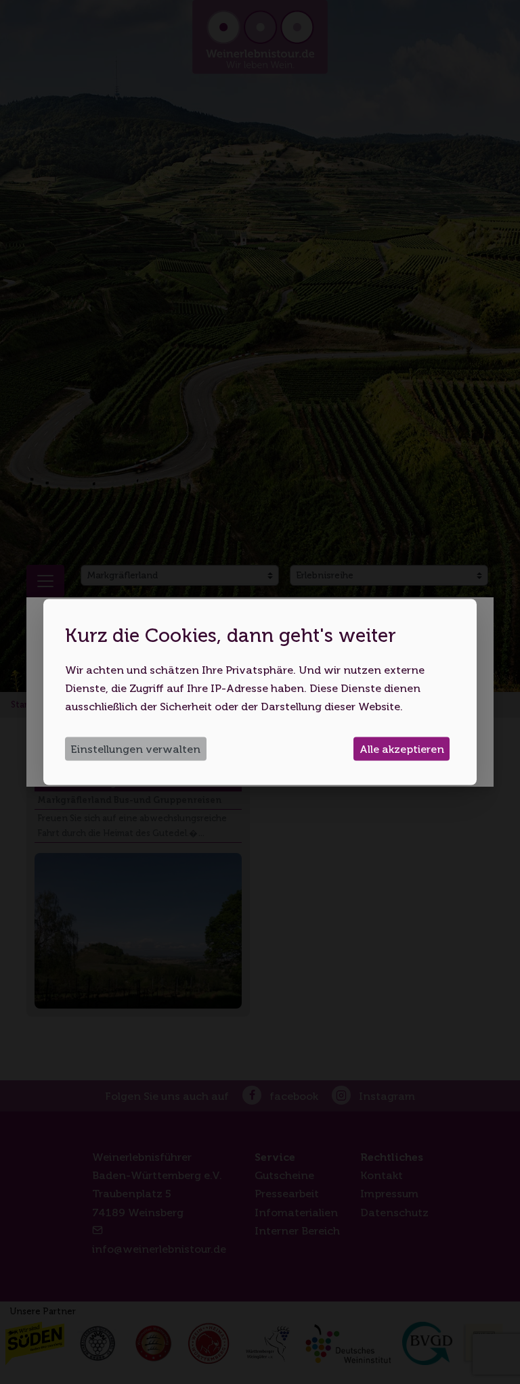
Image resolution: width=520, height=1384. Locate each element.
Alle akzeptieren (402, 749)
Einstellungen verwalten (135, 749)
